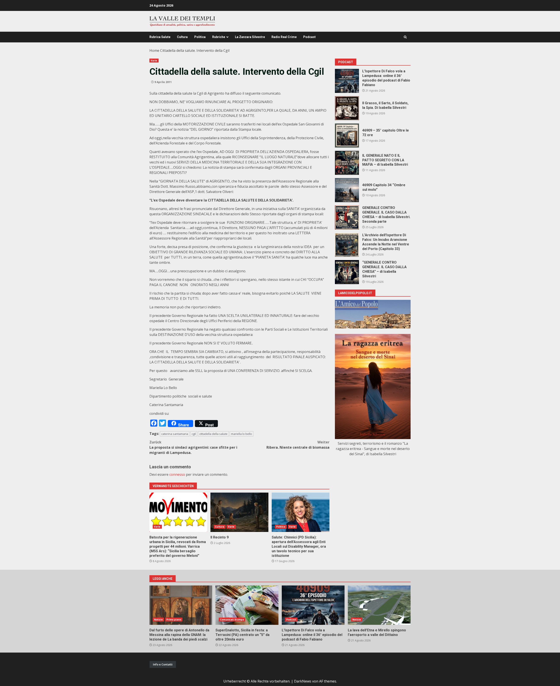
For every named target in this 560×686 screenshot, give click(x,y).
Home (154, 50)
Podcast (309, 37)
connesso (177, 474)
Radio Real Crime (284, 37)
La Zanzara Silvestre (250, 37)
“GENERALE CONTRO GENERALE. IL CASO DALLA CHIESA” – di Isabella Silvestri (347, 272)
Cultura (182, 37)
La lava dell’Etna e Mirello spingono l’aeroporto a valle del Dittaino (379, 605)
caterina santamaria (174, 434)
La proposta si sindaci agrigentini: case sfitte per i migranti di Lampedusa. (193, 447)
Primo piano (173, 619)
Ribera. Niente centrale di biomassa (297, 445)
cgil (194, 434)
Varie (154, 60)
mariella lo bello (241, 434)
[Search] (405, 37)
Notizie (158, 619)
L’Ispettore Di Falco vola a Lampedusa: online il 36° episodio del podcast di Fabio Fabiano (347, 81)
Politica (200, 37)
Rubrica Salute (159, 37)
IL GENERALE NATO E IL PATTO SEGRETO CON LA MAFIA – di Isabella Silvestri (347, 163)
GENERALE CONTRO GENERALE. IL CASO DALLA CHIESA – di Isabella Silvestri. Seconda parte (347, 217)
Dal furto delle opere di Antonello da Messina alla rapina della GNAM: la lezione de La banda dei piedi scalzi (180, 605)
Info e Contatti (163, 664)
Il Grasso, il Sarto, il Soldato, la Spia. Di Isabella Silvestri (347, 108)
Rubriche (218, 37)
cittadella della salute (213, 434)
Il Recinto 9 (239, 512)
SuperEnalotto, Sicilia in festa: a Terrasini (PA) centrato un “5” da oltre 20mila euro (246, 605)
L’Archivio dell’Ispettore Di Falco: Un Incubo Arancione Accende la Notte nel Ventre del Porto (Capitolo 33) (347, 245)
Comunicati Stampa (232, 619)
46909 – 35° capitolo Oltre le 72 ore (347, 135)
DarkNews (302, 681)
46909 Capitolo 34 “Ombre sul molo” (347, 190)
